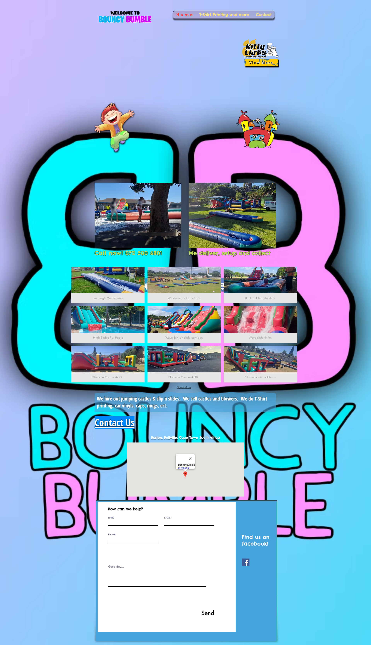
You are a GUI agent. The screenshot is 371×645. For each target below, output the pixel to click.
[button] (108, 285)
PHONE (112, 534)
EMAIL (167, 518)
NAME (111, 518)
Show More (184, 387)
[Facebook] (245, 562)
